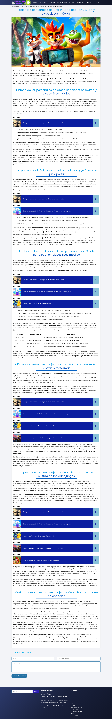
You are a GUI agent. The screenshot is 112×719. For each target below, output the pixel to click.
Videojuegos (89, 2)
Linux (97, 2)
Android (52, 2)
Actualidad (43, 2)
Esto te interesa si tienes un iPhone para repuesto (54, 700)
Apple (59, 2)
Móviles (35, 2)
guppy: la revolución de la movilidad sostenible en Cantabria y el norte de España (54, 697)
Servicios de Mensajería (77, 711)
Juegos (73, 701)
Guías (72, 699)
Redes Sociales (69, 2)
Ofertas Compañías (76, 707)
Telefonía (80, 2)
